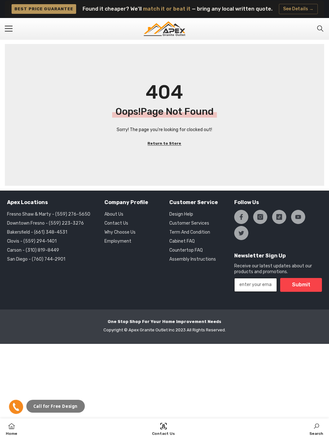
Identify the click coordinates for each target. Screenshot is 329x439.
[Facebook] (241, 217)
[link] (316, 429)
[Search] (320, 28)
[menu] (9, 28)
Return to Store (164, 143)
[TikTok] (279, 217)
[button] (16, 407)
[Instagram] (260, 217)
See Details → (298, 9)
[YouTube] (298, 217)
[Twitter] (241, 233)
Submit (301, 285)
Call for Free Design (55, 406)
